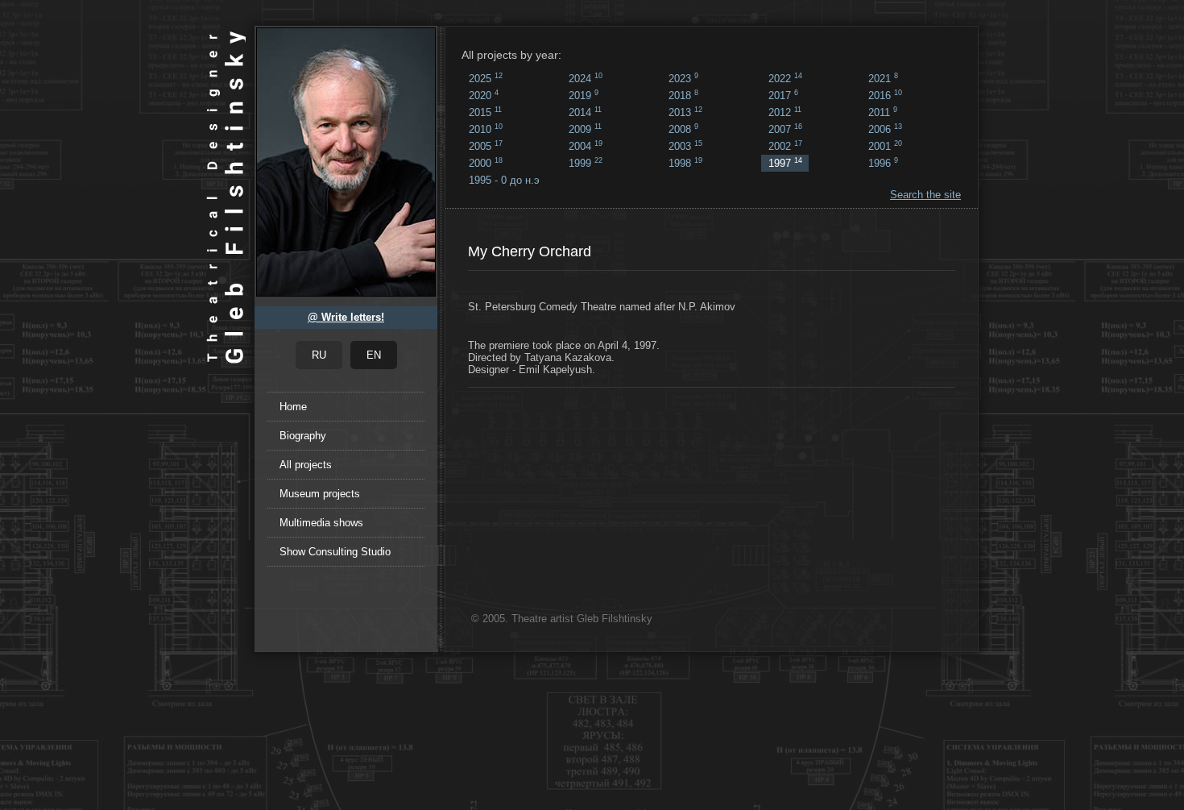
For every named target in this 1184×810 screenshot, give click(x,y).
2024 (585, 78)
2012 (784, 112)
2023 (683, 78)
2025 (486, 78)
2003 (685, 145)
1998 (685, 162)
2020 (484, 95)
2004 (585, 145)
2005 (486, 145)
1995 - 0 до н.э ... (504, 181)
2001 (885, 145)
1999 (585, 162)
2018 (683, 95)
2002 (785, 145)
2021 (883, 78)
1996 (883, 162)
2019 (583, 95)
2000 (486, 162)
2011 (882, 112)
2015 (485, 112)
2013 (685, 112)
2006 (885, 129)
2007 (785, 129)
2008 (683, 129)
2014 (585, 112)
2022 (785, 78)
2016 (885, 95)
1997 (785, 162)
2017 (783, 95)
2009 (585, 129)
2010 (486, 129)
